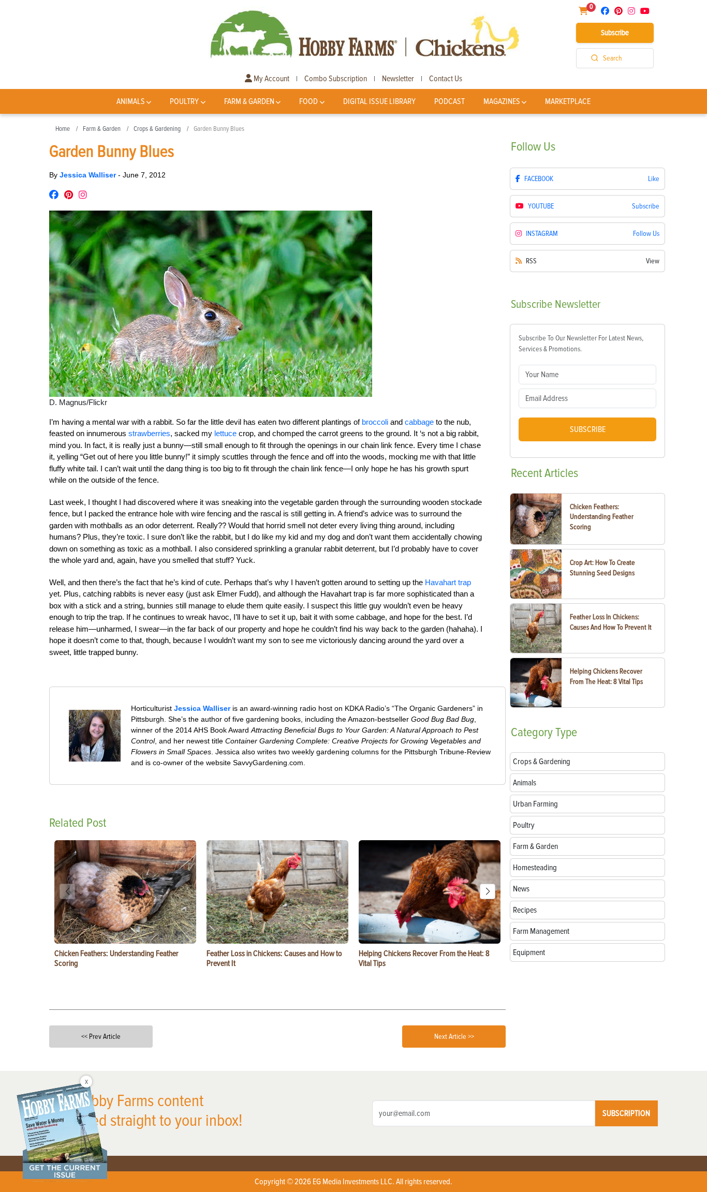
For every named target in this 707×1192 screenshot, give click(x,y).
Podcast (449, 101)
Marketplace (568, 101)
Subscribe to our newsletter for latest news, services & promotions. (581, 343)
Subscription (626, 1113)
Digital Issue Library (379, 101)
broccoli (375, 422)
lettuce (225, 433)
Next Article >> (454, 1036)
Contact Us (445, 78)
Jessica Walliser (89, 175)
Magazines (501, 101)
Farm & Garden (249, 101)
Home (62, 129)
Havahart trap (448, 582)
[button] (487, 891)
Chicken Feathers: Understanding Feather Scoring (602, 516)
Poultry (184, 101)
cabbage (419, 422)
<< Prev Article (101, 1036)
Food (308, 101)
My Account (270, 78)
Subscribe (615, 32)
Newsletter (398, 78)
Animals (130, 101)
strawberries (149, 433)
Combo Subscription (335, 78)
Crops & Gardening (157, 129)
